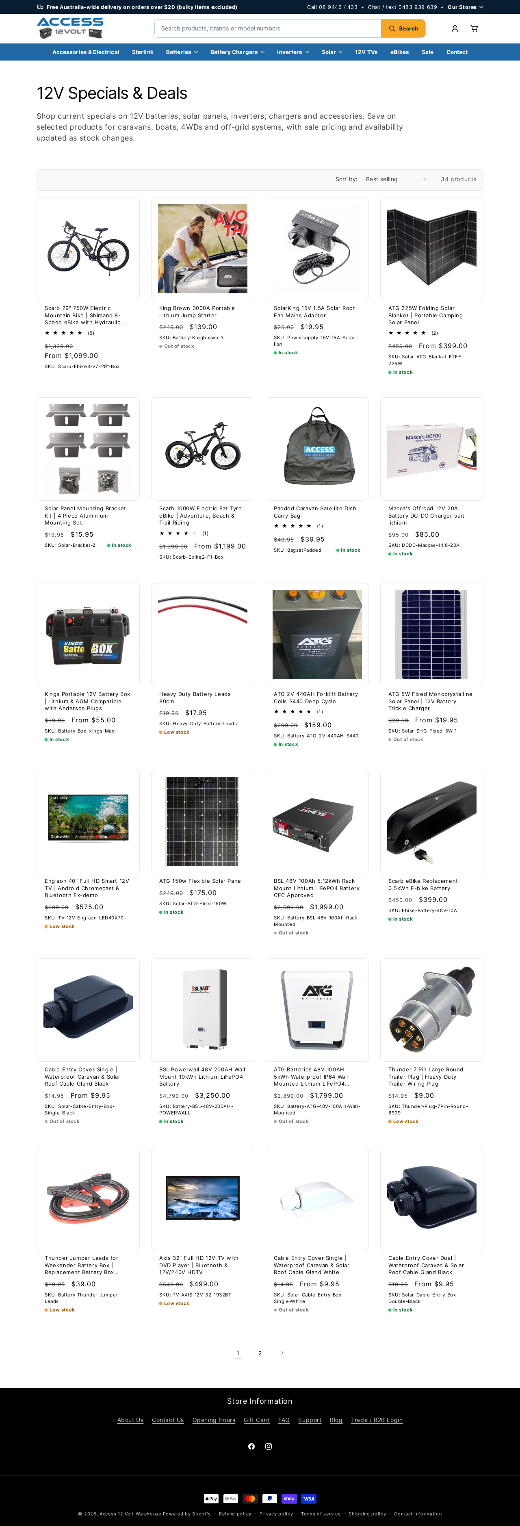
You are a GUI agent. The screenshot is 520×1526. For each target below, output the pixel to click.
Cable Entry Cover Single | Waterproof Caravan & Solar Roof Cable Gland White (312, 1265)
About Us (130, 1419)
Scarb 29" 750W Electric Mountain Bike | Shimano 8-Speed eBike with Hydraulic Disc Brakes (83, 315)
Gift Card (257, 1419)
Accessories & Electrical (85, 52)
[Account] (455, 28)
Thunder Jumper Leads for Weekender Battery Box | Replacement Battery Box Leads (81, 1265)
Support (309, 1419)
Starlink (143, 52)
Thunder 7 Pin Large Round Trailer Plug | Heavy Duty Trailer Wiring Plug (426, 1076)
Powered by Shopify (187, 1514)
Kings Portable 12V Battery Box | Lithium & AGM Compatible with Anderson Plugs (87, 701)
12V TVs (366, 52)
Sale (428, 52)
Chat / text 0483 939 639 (402, 7)
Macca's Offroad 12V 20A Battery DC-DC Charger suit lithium (426, 515)
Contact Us (168, 1419)
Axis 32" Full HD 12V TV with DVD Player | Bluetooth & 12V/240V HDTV (199, 1265)
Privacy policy (276, 1514)
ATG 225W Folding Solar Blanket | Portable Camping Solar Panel (425, 315)
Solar (329, 52)
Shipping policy (367, 1514)
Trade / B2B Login (377, 1419)
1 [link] (238, 1353)
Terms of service (320, 1514)
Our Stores (462, 7)
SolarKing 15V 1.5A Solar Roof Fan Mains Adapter (314, 312)
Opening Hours (214, 1419)
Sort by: (347, 179)
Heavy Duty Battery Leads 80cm (195, 697)
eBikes (399, 52)
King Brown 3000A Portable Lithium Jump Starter (197, 312)
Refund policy (235, 1514)
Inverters (289, 52)
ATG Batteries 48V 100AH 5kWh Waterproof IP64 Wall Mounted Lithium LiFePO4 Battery (311, 1077)
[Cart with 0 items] (474, 28)
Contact (457, 52)
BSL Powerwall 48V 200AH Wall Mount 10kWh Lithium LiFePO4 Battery (202, 1076)
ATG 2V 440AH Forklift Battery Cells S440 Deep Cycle (316, 697)
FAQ (284, 1419)
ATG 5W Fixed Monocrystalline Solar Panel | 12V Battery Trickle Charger (430, 701)
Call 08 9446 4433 (332, 7)
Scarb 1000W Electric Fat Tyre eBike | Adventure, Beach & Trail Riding (200, 515)
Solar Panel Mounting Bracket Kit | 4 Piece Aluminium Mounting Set (85, 515)
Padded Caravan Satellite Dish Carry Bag (315, 512)
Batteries (178, 52)
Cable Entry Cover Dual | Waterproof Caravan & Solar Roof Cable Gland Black (426, 1265)
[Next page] (282, 1353)
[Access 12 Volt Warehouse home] (85, 28)
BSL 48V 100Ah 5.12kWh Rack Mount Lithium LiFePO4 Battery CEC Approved (317, 888)
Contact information (418, 1514)
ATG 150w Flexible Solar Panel (201, 881)
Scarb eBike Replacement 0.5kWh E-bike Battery (423, 884)
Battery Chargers (234, 52)
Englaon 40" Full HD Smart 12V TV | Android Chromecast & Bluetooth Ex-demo (87, 888)
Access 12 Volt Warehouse (130, 1514)
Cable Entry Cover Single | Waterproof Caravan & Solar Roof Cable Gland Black (83, 1076)
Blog (336, 1419)
